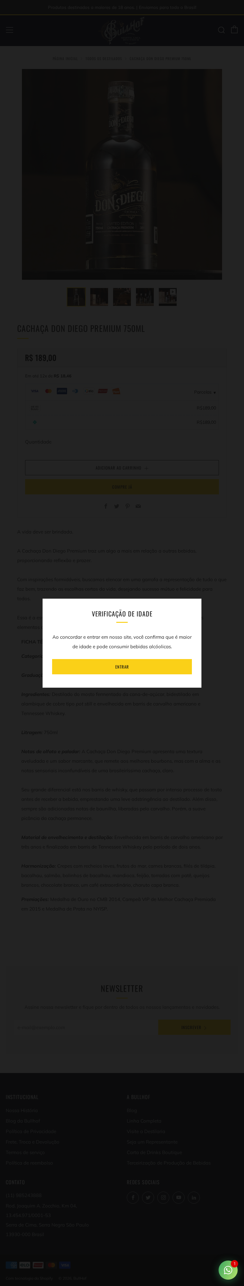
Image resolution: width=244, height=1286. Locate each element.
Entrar (122, 667)
